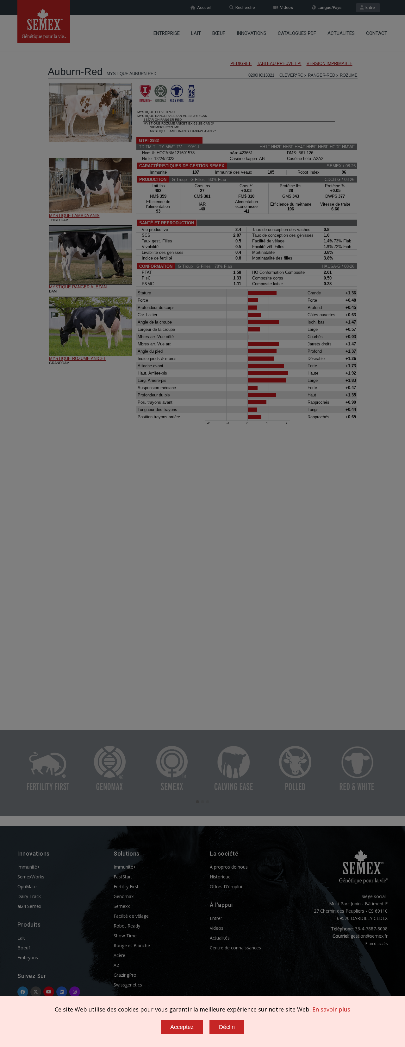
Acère (119, 955)
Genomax (124, 896)
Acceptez (182, 1027)
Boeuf (23, 948)
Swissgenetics (128, 985)
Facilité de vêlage (131, 916)
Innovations (251, 33)
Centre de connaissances (235, 948)
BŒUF (218, 33)
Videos (216, 928)
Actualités (341, 33)
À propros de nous (229, 867)
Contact (376, 33)
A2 (116, 965)
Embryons (27, 957)
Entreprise (166, 33)
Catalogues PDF (297, 33)
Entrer (370, 7)
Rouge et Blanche (132, 945)
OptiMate (27, 886)
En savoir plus (331, 1009)
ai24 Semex (29, 906)
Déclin (227, 1027)
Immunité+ (28, 867)
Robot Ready (127, 926)
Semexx (122, 906)
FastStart (123, 877)
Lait (196, 33)
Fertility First (126, 886)
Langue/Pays (328, 7)
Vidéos (285, 7)
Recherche (244, 7)
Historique (220, 877)
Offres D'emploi (226, 886)
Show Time (125, 936)
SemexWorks (30, 877)
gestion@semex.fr (369, 936)
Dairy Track (29, 896)
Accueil (203, 7)
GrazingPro (125, 975)
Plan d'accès (376, 943)
